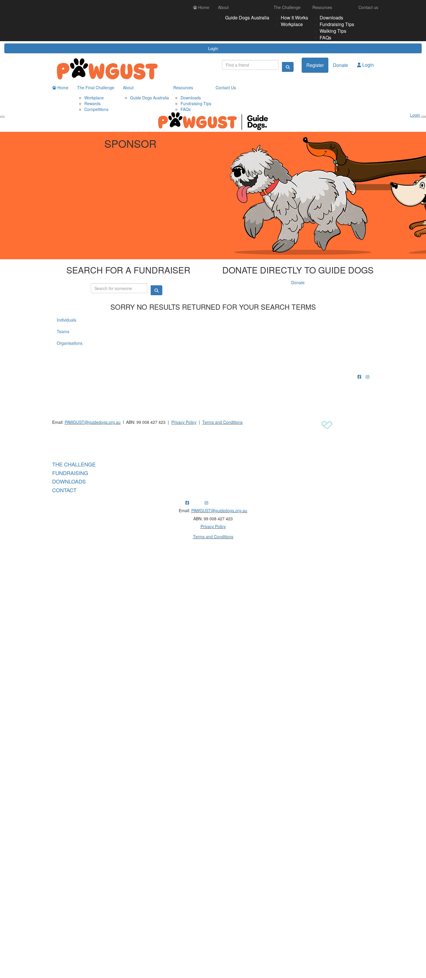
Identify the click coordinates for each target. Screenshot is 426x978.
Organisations (69, 343)
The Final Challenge (95, 87)
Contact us (368, 7)
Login (213, 48)
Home (203, 7)
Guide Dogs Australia (247, 17)
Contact (64, 490)
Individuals (66, 320)
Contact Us (226, 87)
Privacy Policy (183, 422)
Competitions (96, 109)
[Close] (423, 117)
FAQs (325, 37)
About (223, 7)
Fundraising (70, 473)
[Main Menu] (2, 117)
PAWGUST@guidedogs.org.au (93, 422)
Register (315, 65)
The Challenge (287, 7)
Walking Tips (333, 31)
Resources (322, 7)
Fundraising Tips (337, 24)
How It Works (294, 17)
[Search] (288, 67)
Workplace (292, 24)
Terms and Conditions (222, 422)
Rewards (92, 103)
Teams (63, 331)
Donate (340, 65)
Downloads (331, 17)
